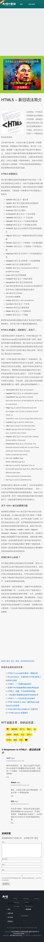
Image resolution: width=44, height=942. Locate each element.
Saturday (16, 902)
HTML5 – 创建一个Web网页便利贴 (21, 691)
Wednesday (29, 906)
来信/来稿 (31, 4)
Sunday (36, 898)
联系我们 (10, 921)
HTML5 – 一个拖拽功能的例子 (20, 684)
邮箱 (3, 864)
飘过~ (29, 729)
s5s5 (8, 758)
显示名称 (5, 859)
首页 (21, 4)
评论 (3, 842)
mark (9, 740)
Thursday (16, 906)
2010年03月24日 (27, 661)
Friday (27, 902)
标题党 (9, 734)
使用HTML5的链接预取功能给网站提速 (23, 688)
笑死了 (29, 734)
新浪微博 (28, 921)
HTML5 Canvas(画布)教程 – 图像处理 (23, 673)
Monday (25, 898)
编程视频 (28, 909)
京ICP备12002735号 (16, 935)
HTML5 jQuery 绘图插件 (18, 713)
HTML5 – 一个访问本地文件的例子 (21, 698)
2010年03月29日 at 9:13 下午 (15, 761)
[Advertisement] (22, 32)
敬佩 (15, 740)
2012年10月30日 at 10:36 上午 (20, 785)
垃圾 (21, 740)
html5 (3, 661)
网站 (3, 870)
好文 (22, 734)
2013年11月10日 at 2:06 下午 (20, 804)
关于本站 (10, 917)
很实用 (16, 734)
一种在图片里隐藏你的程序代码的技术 (23, 695)
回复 (7, 777)
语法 (17, 661)
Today (15, 898)
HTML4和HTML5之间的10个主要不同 (23, 709)
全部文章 (10, 913)
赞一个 (22, 729)
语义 (13, 661)
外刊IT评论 (9, 4)
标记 (8, 661)
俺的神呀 (14, 729)
